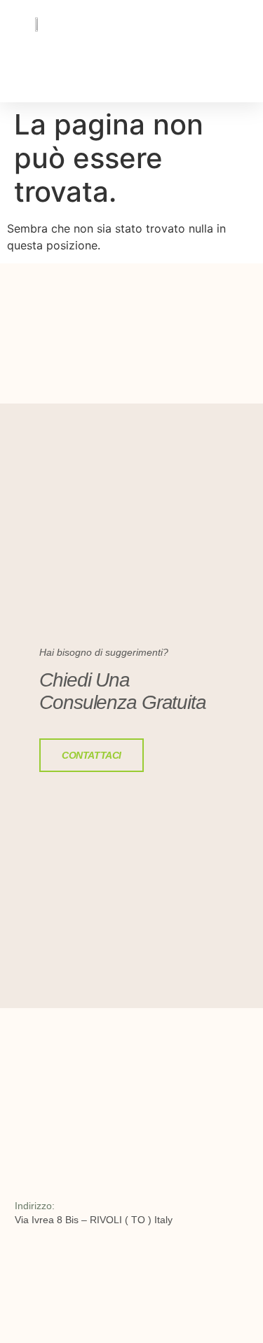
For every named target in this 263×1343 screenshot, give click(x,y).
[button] (214, 74)
